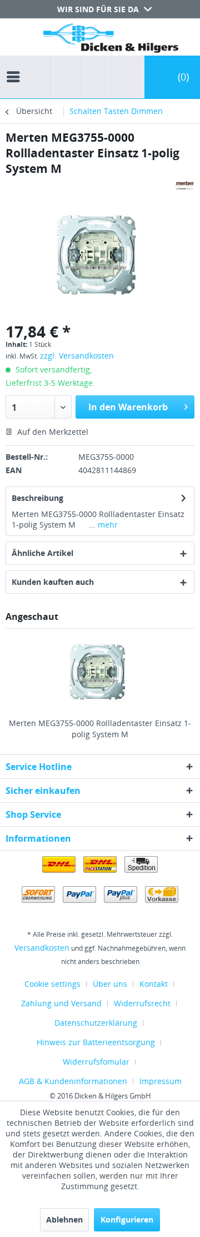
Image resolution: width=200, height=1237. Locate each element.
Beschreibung (37, 498)
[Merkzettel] (93, 77)
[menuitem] (16, 67)
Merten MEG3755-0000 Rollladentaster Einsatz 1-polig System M (100, 728)
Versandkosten (41, 947)
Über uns (110, 983)
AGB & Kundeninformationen (73, 1081)
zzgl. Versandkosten (77, 355)
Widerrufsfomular (96, 1061)
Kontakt (153, 983)
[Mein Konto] (125, 77)
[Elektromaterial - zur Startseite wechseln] (110, 40)
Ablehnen (64, 1219)
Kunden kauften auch (53, 582)
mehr (107, 524)
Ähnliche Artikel (42, 553)
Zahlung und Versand (61, 1003)
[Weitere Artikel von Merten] (184, 186)
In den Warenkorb (128, 407)
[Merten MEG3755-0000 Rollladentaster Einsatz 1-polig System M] (100, 673)
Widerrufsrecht (142, 1003)
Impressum (160, 1081)
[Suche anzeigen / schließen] (65, 77)
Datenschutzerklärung (95, 1022)
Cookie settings (52, 983)
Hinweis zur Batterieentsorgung (96, 1042)
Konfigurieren (127, 1219)
